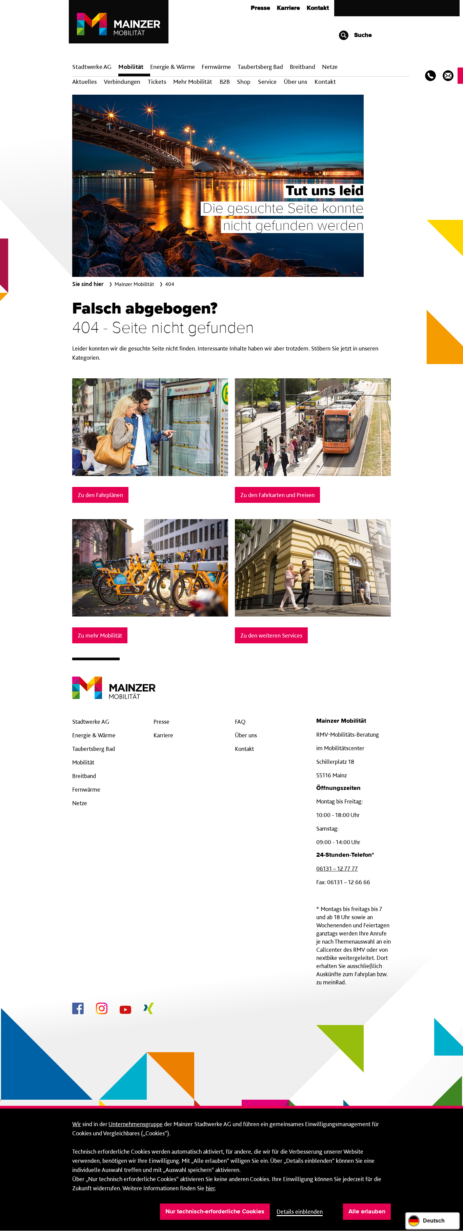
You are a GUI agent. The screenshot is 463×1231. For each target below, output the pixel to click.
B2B (225, 81)
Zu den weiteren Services (271, 635)
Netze (330, 66)
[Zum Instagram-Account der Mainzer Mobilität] (101, 1009)
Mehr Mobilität (192, 81)
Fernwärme (86, 789)
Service (267, 81)
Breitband (84, 775)
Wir (76, 1124)
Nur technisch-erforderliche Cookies (214, 1212)
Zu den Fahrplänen (100, 494)
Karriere (288, 8)
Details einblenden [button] (300, 1211)
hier (210, 1188)
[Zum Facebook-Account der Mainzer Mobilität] (78, 1009)
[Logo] (114, 682)
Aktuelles (84, 81)
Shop (243, 81)
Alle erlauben (366, 1212)
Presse (260, 8)
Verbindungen (122, 81)
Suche (362, 35)
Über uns (295, 81)
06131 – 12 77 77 (337, 868)
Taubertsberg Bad (260, 66)
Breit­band (302, 66)
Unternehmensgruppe (135, 1124)
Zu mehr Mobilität (100, 635)
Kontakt (318, 8)
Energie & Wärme (172, 66)
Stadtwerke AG (92, 66)
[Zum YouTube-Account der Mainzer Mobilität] (125, 1010)
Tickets (157, 81)
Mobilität (130, 66)
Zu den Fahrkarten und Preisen (277, 494)
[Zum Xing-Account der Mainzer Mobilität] (148, 1009)
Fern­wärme (216, 66)
